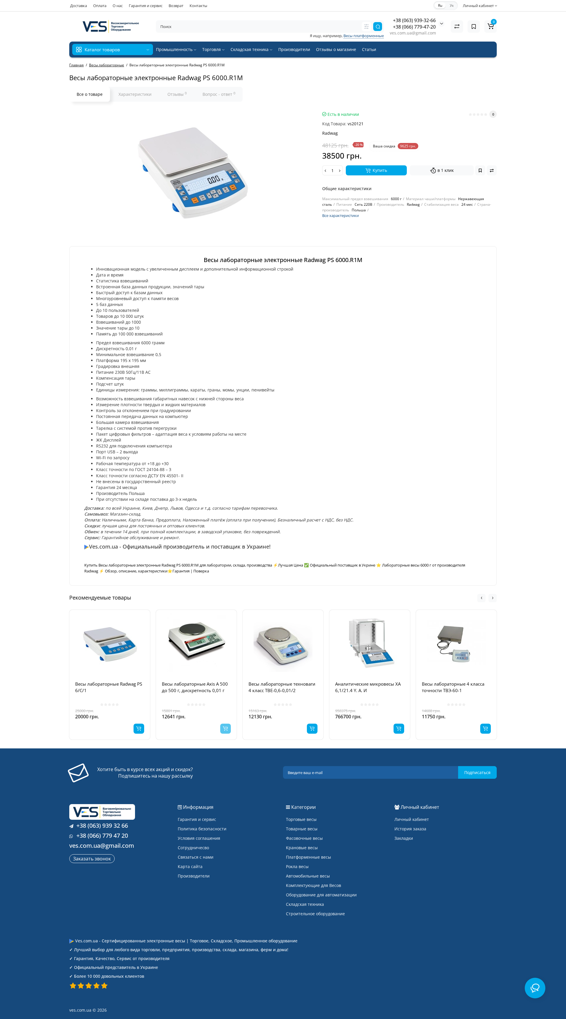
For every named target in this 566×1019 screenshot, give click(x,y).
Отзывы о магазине (336, 49)
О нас (118, 5)
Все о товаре (90, 94)
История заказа (410, 829)
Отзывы (177, 94)
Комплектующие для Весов (313, 885)
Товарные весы (301, 829)
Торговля (212, 49)
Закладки (403, 838)
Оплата (99, 5)
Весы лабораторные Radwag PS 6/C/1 (108, 687)
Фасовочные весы (304, 838)
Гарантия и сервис (145, 5)
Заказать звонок (92, 858)
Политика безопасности (202, 829)
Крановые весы (302, 847)
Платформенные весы (308, 857)
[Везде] (366, 26)
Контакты (198, 5)
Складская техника (250, 49)
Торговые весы (301, 819)
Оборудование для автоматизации (321, 895)
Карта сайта (190, 866)
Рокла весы (297, 866)
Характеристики (135, 94)
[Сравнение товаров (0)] (457, 26)
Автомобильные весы (308, 876)
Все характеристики (340, 215)
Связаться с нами (195, 857)
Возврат (176, 5)
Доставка (78, 5)
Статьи (369, 49)
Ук (452, 5)
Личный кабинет (411, 819)
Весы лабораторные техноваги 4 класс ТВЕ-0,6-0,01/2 (282, 687)
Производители (294, 49)
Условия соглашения (199, 838)
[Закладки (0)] (474, 26)
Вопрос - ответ (219, 94)
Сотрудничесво (193, 847)
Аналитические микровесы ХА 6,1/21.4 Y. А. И (368, 687)
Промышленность (175, 49)
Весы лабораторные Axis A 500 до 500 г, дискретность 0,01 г (195, 687)
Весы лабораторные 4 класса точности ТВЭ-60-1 (453, 687)
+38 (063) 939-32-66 (414, 20)
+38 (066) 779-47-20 (414, 27)
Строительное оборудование (315, 913)
